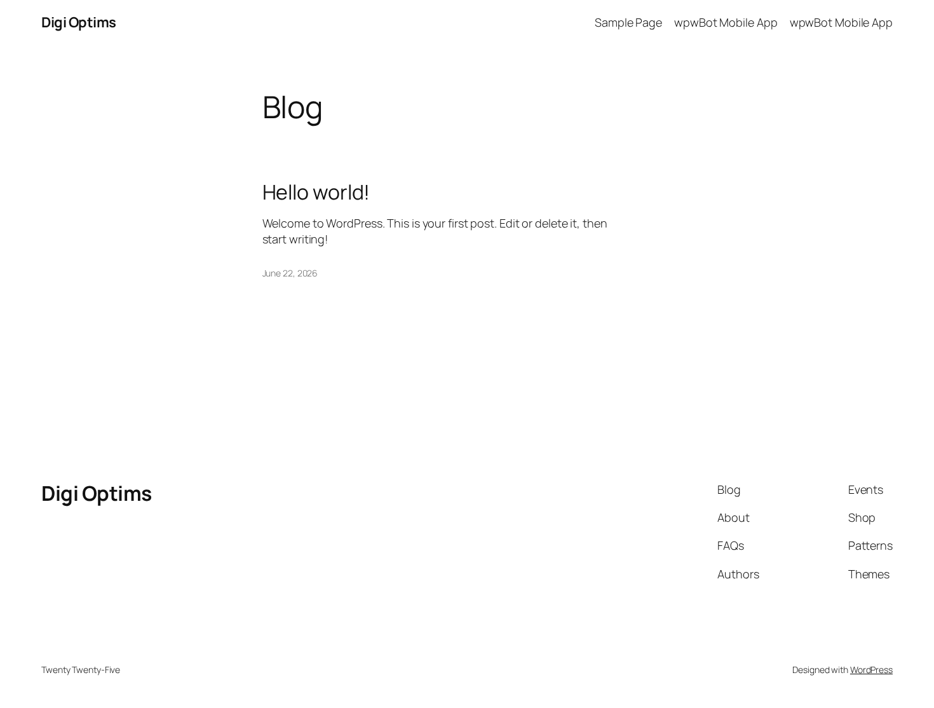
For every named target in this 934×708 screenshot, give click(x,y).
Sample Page (628, 22)
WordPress (871, 670)
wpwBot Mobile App (725, 22)
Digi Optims (78, 22)
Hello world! (316, 191)
